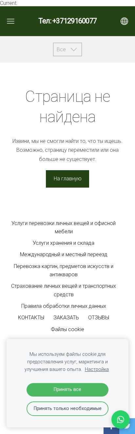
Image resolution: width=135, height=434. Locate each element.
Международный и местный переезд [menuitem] (63, 254)
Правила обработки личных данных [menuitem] (63, 306)
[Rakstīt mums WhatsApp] (120, 419)
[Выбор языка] (124, 21)
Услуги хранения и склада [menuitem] (63, 243)
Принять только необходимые (68, 408)
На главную (68, 178)
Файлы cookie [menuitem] (67, 329)
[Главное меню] (11, 21)
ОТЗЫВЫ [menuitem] (98, 317)
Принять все (67, 389)
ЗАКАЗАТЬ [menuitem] (66, 317)
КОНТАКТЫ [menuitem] (31, 317)
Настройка (97, 369)
